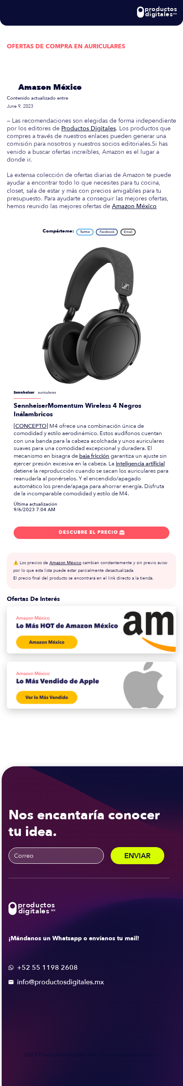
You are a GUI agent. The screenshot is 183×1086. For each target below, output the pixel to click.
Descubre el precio (92, 532)
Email (128, 232)
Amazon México (50, 87)
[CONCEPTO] (31, 426)
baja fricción (94, 456)
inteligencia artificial (140, 464)
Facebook (107, 232)
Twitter (85, 232)
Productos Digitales (88, 128)
